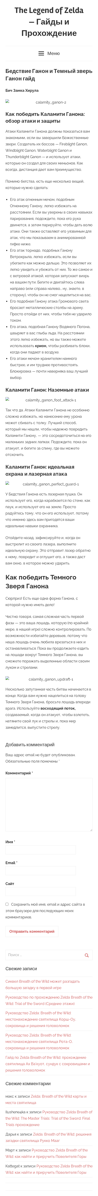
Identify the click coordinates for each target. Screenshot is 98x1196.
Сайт (9, 884)
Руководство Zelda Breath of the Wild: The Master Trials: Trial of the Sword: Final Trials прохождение (48, 1118)
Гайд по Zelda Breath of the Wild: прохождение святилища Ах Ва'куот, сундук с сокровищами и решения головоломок (47, 1063)
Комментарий (19, 773)
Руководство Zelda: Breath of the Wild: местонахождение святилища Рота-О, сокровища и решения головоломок (39, 1041)
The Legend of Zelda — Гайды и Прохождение (49, 21)
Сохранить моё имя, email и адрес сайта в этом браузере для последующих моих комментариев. (45, 910)
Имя (10, 842)
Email (11, 863)
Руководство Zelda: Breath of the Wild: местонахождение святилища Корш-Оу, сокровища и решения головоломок (40, 1019)
